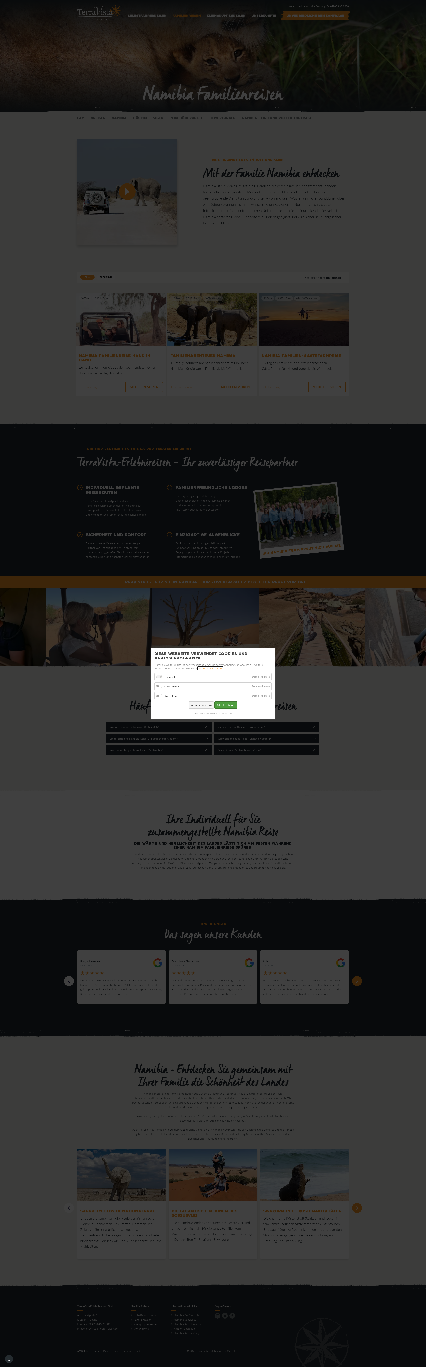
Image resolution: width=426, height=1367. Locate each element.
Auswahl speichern (201, 704)
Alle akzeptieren (226, 704)
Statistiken (170, 695)
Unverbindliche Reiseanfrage (207, 713)
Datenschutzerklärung (210, 668)
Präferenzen (171, 686)
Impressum (227, 713)
